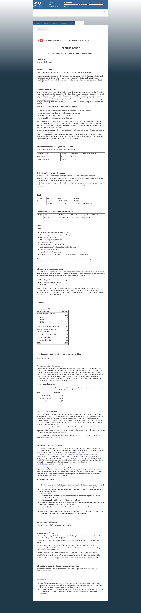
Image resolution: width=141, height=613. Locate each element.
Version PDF (79, 23)
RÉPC (86, 435)
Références (63, 23)
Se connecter (103, 11)
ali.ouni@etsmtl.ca (77, 217)
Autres (71, 23)
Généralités (37, 23)
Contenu (46, 23)
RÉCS (97, 435)
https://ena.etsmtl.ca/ (44, 571)
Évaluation (54, 23)
